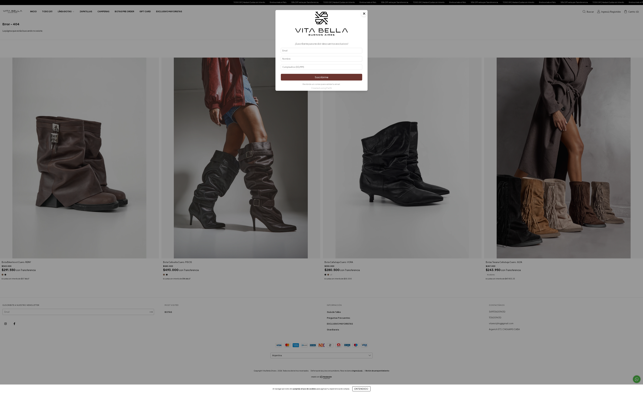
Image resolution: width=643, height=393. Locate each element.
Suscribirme (321, 77)
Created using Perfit (321, 88)
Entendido (361, 388)
